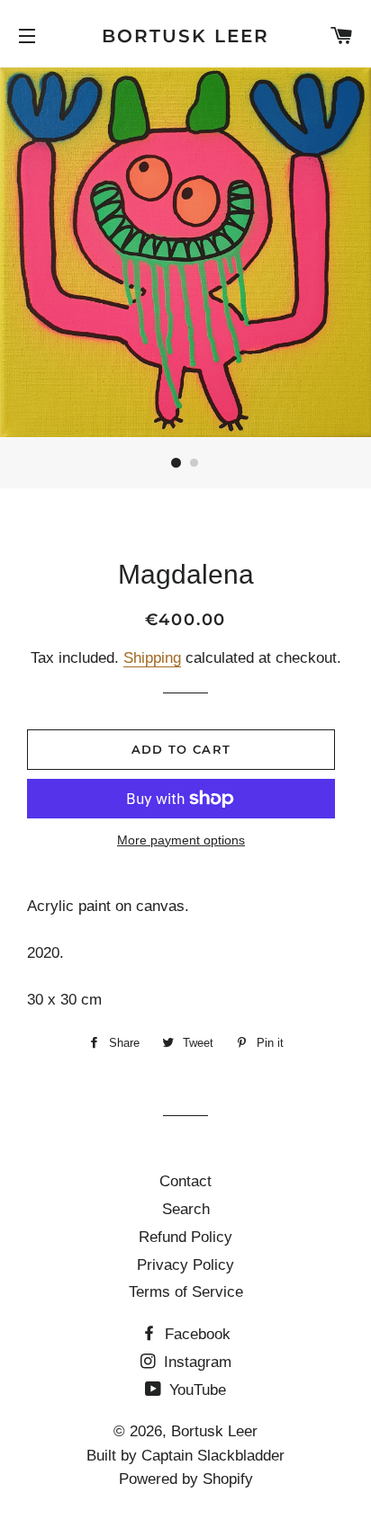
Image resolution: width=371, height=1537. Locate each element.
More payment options (181, 840)
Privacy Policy (185, 1264)
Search (186, 1209)
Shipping (152, 657)
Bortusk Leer (185, 36)
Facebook (195, 1334)
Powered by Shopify (186, 1479)
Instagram (195, 1362)
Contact (185, 1181)
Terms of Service (186, 1291)
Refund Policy (185, 1237)
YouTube (195, 1389)
